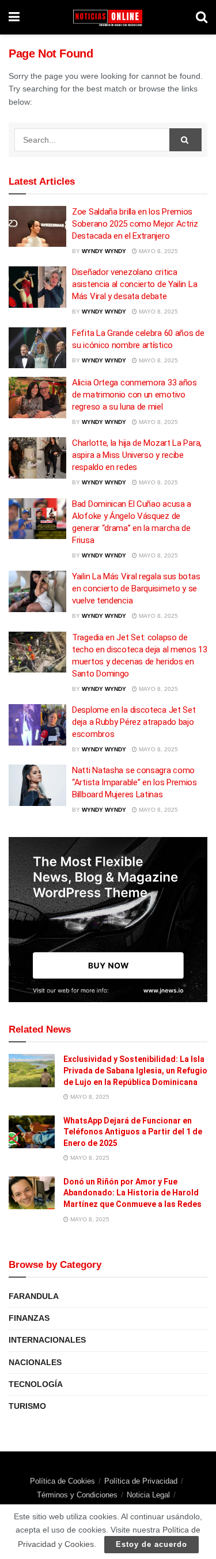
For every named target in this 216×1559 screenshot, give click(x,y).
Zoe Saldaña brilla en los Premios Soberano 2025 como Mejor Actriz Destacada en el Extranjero (135, 224)
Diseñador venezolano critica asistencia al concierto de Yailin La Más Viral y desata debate (134, 284)
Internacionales (47, 1339)
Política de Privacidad (140, 1481)
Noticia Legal (148, 1495)
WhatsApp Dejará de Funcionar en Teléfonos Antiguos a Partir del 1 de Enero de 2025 (132, 1132)
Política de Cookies (62, 1481)
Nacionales (35, 1362)
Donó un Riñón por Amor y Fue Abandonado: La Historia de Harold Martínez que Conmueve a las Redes (132, 1193)
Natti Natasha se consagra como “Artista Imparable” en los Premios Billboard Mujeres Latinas (134, 782)
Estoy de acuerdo (151, 1544)
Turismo (27, 1406)
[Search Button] (185, 139)
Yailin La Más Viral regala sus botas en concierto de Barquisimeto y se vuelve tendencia (136, 588)
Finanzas (29, 1318)
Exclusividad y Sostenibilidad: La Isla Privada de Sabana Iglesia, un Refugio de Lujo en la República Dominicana (135, 1070)
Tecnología (36, 1384)
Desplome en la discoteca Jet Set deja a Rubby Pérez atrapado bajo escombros (133, 722)
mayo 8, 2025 (157, 251)
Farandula (34, 1296)
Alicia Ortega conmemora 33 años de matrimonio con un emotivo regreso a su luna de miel (134, 394)
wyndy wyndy (104, 251)
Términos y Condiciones (77, 1495)
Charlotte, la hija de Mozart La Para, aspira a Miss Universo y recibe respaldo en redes (137, 455)
